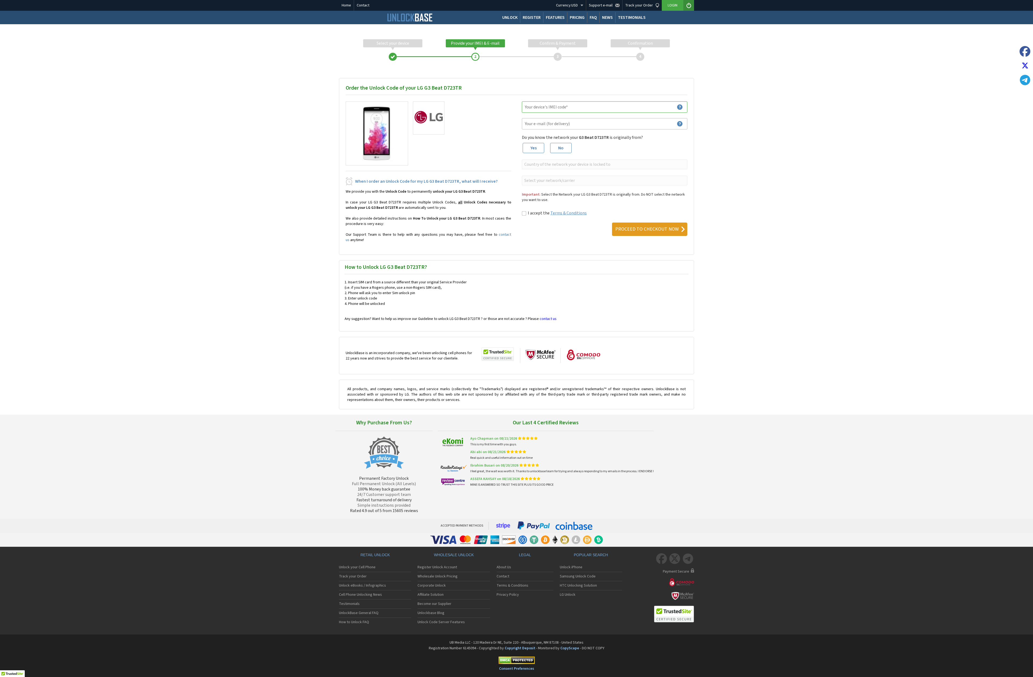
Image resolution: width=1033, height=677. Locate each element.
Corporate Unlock (432, 585)
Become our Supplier (434, 604)
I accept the (557, 213)
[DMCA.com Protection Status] (516, 661)
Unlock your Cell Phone (357, 567)
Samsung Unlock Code (578, 576)
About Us (504, 567)
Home (346, 5)
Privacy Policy (508, 594)
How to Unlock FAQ (354, 622)
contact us (548, 319)
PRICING (577, 17)
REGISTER (532, 17)
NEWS (607, 17)
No (561, 148)
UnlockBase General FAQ (358, 613)
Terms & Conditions (568, 213)
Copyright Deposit (520, 648)
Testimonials (349, 604)
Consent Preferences (516, 668)
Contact (363, 5)
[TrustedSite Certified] (498, 354)
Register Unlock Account (437, 567)
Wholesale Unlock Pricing (438, 576)
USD (567, 5)
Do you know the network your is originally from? (582, 137)
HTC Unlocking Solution (578, 585)
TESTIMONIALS (632, 17)
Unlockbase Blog (431, 613)
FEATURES (555, 17)
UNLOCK (510, 17)
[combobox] (604, 164)
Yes (533, 148)
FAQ (593, 17)
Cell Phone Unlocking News (360, 594)
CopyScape (569, 648)
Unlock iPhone (571, 567)
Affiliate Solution (431, 594)
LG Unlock (567, 594)
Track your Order (353, 576)
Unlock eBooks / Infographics (362, 585)
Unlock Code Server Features (441, 622)
